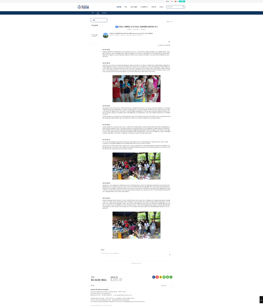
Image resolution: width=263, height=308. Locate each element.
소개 (161, 7)
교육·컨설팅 (133, 7)
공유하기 (169, 41)
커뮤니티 (153, 7)
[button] (102, 250)
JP (172, 1)
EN (168, 1)
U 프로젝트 (143, 7)
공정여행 (119, 7)
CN (177, 1)
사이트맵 (92, 285)
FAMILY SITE (163, 285)
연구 (126, 7)
